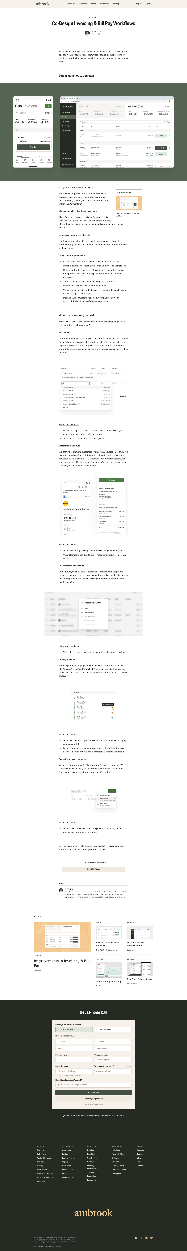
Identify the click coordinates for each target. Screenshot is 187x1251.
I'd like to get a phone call (93, 1099)
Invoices (63, 197)
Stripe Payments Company (55, 1237)
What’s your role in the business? (68, 1025)
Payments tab (75, 204)
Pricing (116, 4)
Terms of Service (39, 1246)
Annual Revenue (61, 1066)
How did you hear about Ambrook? (68, 1080)
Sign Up (148, 4)
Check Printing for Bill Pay (108, 981)
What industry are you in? (104, 1066)
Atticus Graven (112, 950)
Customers (104, 4)
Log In (138, 4)
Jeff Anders (98, 32)
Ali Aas (38, 971)
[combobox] (113, 1059)
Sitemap (58, 1246)
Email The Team (93, 869)
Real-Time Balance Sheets (139, 979)
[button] (71, 4)
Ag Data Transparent (81, 1115)
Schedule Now (93, 1093)
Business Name (61, 1055)
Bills (85, 193)
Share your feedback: (69, 424)
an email (109, 321)
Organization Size (101, 1055)
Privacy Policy (49, 1246)
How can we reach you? (64, 1036)
